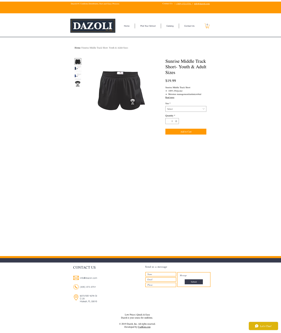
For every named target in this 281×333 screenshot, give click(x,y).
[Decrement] (168, 121)
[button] (207, 26)
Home (77, 47)
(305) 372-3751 (184, 3)
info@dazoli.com (202, 3)
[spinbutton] (172, 121)
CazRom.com (144, 326)
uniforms (148, 317)
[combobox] (185, 109)
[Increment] (176, 121)
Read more (169, 97)
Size (168, 103)
